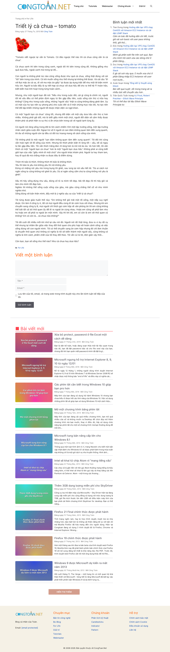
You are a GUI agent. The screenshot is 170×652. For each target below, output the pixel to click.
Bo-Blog (57, 622)
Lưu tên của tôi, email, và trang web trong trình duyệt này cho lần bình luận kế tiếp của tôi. (61, 295)
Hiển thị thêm (64, 592)
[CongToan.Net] (44, 6)
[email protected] (30, 627)
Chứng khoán (124, 6)
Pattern (94, 630)
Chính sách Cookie (138, 622)
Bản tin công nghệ (61, 618)
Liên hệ (132, 630)
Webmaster (107, 6)
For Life (30, 18)
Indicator (95, 626)
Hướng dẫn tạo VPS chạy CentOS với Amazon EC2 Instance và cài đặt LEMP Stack (133, 30)
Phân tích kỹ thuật (99, 618)
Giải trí (142, 6)
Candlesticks (97, 622)
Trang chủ (79, 6)
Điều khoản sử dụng (138, 626)
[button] (151, 6)
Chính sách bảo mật (138, 618)
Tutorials (92, 6)
